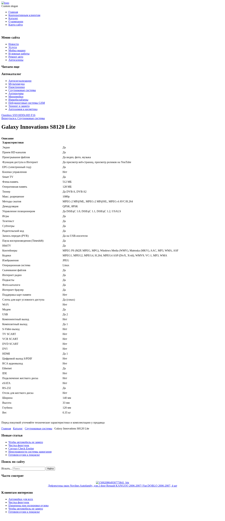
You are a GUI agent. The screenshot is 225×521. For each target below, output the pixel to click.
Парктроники (16, 87)
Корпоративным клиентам (24, 15)
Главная (13, 12)
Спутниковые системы (22, 90)
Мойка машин (16, 50)
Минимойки (15, 96)
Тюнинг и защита (19, 106)
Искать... (6, 468)
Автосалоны (15, 59)
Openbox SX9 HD (11, 115)
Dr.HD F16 (28, 115)
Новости (13, 44)
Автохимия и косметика (22, 109)
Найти (50, 468)
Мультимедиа (16, 83)
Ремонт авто (15, 56)
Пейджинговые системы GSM (26, 102)
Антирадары (16, 93)
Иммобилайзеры (18, 99)
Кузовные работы (19, 53)
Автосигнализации (19, 80)
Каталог (13, 18)
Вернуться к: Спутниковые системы (23, 118)
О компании (15, 21)
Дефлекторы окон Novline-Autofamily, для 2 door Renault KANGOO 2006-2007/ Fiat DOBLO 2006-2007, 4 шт (112, 485)
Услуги (12, 47)
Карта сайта (15, 24)
